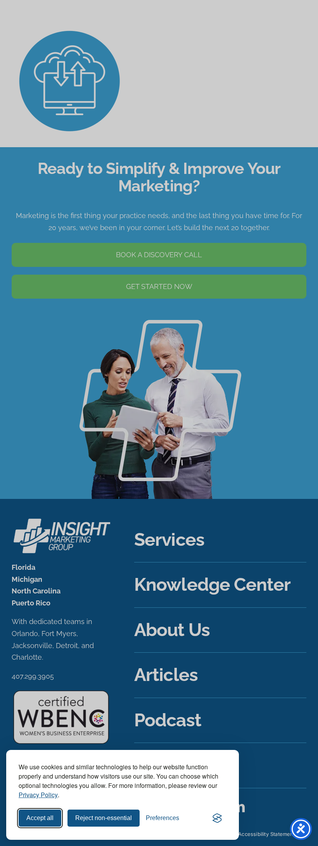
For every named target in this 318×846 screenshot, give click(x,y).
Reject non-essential (103, 818)
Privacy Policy (38, 794)
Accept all (40, 818)
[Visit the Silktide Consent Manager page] (217, 818)
